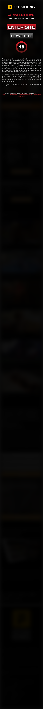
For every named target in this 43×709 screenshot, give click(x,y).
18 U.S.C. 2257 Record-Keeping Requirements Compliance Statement (21, 95)
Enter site (21, 27)
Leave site (21, 36)
